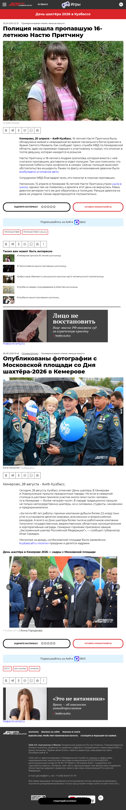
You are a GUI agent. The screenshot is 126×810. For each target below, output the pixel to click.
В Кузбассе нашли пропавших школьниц (38, 297)
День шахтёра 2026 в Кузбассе (63, 14)
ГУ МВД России (11, 122)
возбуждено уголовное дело (39, 171)
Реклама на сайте (50, 732)
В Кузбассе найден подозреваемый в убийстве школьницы (47, 287)
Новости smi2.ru (14, 343)
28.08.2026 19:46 (11, 353)
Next (117, 587)
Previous (9, 587)
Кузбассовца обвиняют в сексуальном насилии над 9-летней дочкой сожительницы (60, 276)
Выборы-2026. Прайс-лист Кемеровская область (53, 736)
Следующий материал (64, 801)
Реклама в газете (71, 732)
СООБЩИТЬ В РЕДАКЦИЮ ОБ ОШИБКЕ (98, 736)
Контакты (34, 732)
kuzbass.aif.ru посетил (34, 543)
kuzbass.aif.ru (27, 467)
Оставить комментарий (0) (98, 207)
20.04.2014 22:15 (11, 23)
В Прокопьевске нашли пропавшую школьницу (41, 266)
